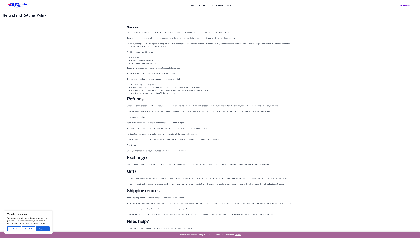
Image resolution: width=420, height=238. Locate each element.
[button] (206, 5)
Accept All (42, 229)
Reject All (28, 229)
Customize (14, 229)
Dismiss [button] (238, 235)
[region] (28, 222)
